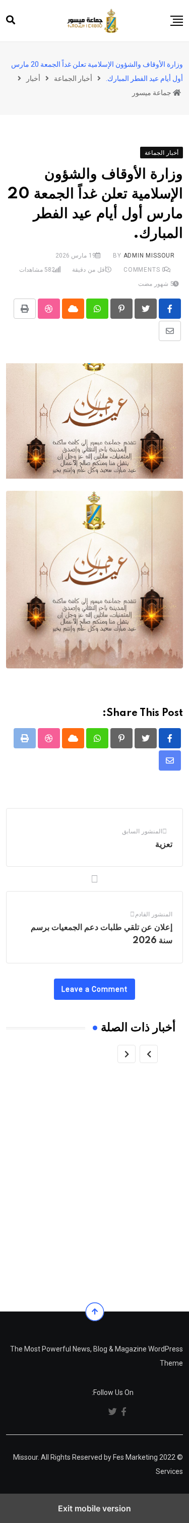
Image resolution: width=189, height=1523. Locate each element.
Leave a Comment (94, 989)
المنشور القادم (153, 914)
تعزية (163, 844)
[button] (176, 21)
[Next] (126, 1054)
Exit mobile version (94, 1508)
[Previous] (149, 1054)
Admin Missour (149, 255)
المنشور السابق (142, 831)
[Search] (10, 20)
